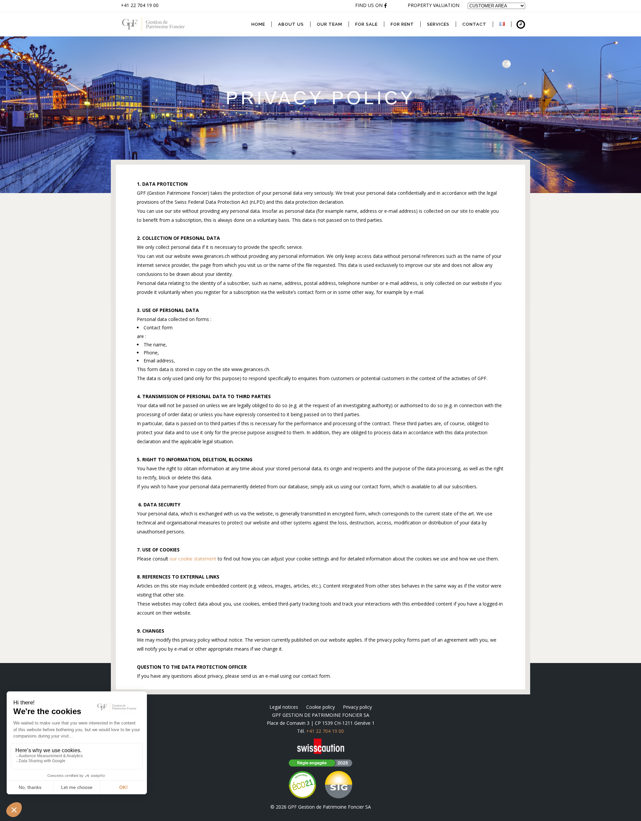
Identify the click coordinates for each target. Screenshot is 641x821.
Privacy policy (357, 707)
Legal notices (283, 707)
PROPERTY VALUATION (433, 5)
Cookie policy (320, 707)
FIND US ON (369, 5)
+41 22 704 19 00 (140, 5)
